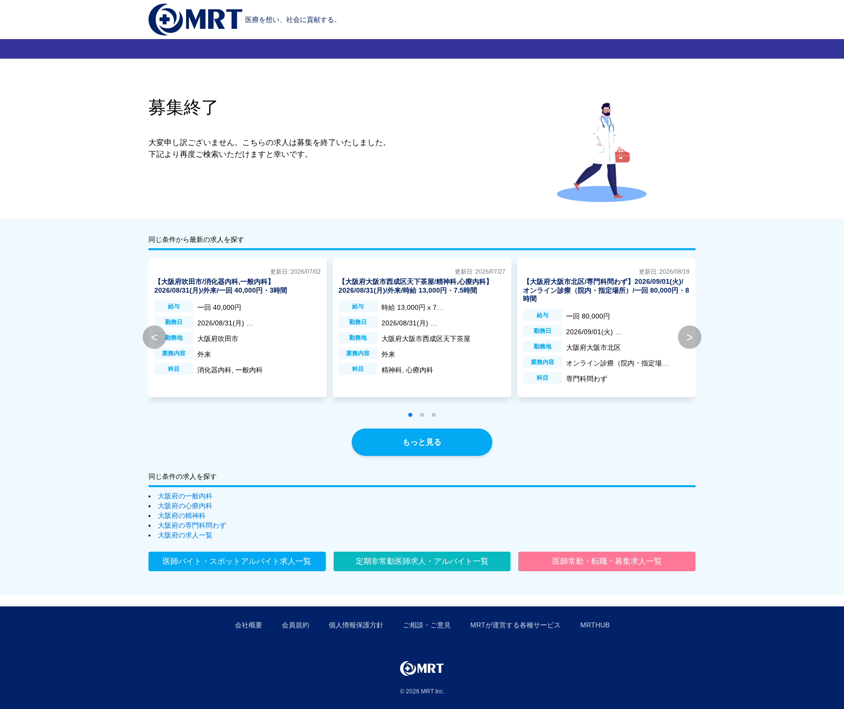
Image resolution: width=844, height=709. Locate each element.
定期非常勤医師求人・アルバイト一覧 (422, 561)
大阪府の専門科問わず (192, 525)
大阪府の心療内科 (185, 506)
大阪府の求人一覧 (185, 535)
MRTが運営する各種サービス (515, 625)
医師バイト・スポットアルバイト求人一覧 (237, 561)
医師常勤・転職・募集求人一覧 (607, 561)
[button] (410, 415)
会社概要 (248, 625)
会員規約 (295, 625)
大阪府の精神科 (182, 515)
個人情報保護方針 (356, 625)
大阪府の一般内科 (185, 496)
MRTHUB (595, 625)
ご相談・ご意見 (427, 625)
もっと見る (422, 442)
